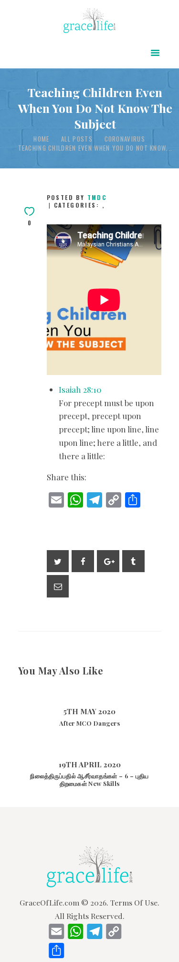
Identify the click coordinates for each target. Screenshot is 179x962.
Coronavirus (125, 139)
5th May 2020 (89, 711)
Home (41, 139)
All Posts (77, 139)
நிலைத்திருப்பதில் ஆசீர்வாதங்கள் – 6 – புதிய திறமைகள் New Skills (89, 779)
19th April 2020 (90, 764)
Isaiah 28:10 (80, 389)
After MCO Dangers (89, 723)
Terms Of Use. (134, 902)
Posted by (77, 197)
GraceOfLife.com (49, 902)
